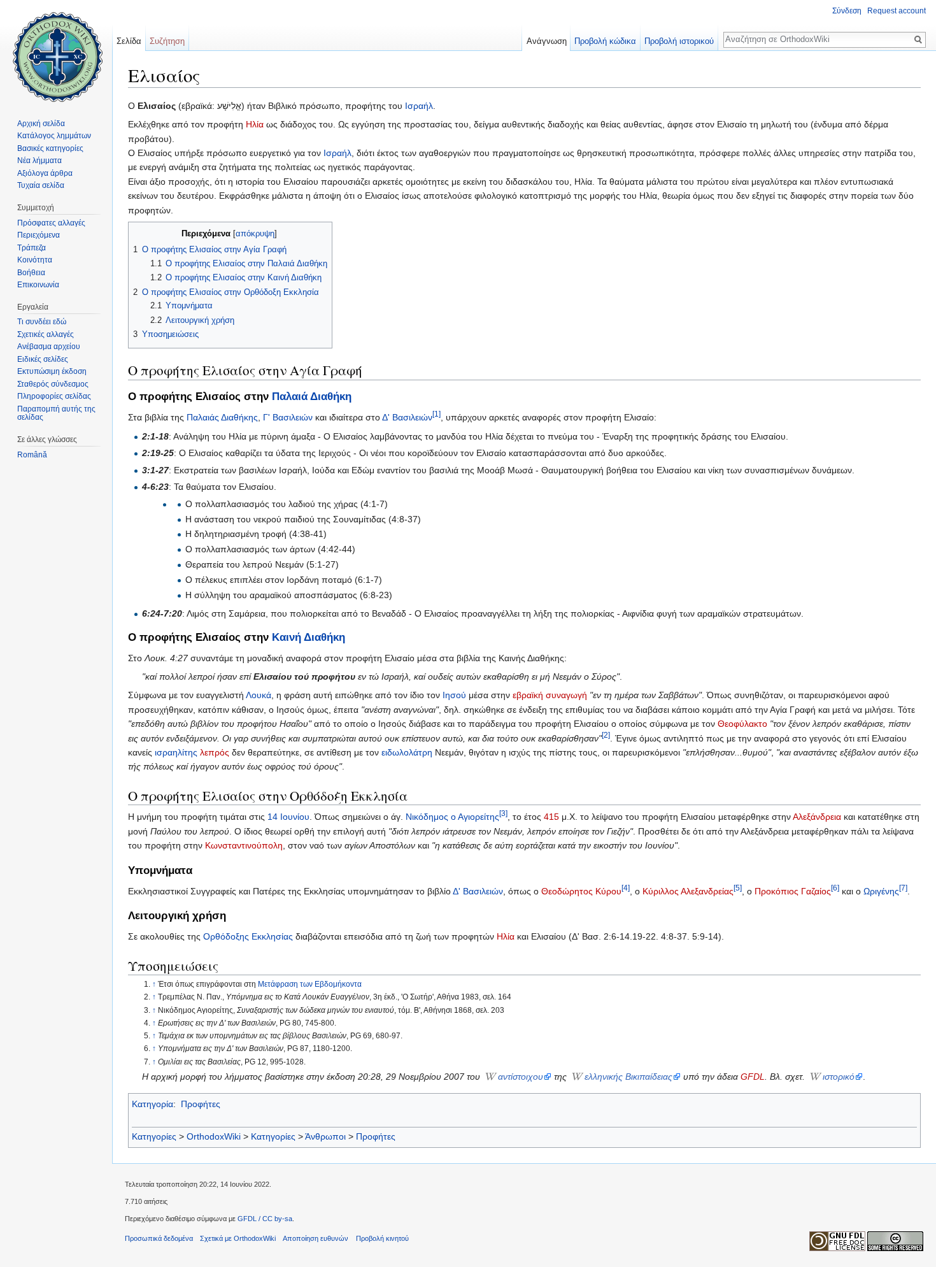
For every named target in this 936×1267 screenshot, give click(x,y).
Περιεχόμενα (38, 235)
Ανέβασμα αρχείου (48, 346)
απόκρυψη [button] (255, 233)
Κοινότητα (34, 259)
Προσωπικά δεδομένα (159, 1238)
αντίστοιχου (520, 1076)
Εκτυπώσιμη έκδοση (52, 371)
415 (551, 817)
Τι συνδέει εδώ (41, 321)
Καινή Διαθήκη (308, 637)
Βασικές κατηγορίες (50, 148)
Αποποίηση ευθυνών (315, 1238)
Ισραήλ (419, 106)
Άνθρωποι (325, 1136)
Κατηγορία (152, 1104)
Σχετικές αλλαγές (45, 334)
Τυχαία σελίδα (40, 185)
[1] (436, 414)
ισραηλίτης (176, 752)
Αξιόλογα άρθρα (45, 173)
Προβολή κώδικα (605, 41)
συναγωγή (566, 695)
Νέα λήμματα (39, 160)
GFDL (753, 1076)
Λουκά (258, 695)
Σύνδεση (847, 10)
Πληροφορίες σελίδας (54, 396)
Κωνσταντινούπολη (244, 845)
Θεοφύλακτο (742, 724)
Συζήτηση (167, 41)
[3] (503, 813)
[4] (625, 888)
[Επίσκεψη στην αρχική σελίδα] (56, 51)
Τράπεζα (31, 247)
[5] (738, 888)
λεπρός (214, 752)
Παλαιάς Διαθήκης (222, 417)
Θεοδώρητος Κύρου (581, 891)
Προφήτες (200, 1104)
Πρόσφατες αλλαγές (51, 222)
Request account (896, 10)
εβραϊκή (528, 695)
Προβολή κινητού (382, 1238)
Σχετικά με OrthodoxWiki (238, 1238)
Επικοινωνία (38, 284)
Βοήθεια (31, 272)
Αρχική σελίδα (41, 123)
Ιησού (454, 695)
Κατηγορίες (154, 1136)
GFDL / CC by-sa (265, 1218)
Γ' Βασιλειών (288, 417)
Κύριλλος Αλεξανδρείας (688, 891)
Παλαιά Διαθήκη (311, 396)
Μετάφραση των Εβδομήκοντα (310, 984)
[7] (903, 888)
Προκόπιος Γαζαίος (793, 891)
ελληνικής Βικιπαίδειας (628, 1076)
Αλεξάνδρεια (817, 817)
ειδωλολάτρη (408, 752)
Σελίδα (129, 41)
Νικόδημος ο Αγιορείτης (452, 817)
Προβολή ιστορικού (679, 41)
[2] (606, 735)
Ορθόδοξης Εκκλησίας (248, 936)
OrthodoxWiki (214, 1136)
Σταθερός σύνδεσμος (53, 384)
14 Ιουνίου (288, 817)
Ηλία (255, 124)
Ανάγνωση (547, 41)
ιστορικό (838, 1076)
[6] (835, 888)
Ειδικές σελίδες (42, 359)
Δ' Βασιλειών (407, 417)
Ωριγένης (881, 891)
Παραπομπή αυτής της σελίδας (56, 413)
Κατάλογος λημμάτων (54, 135)
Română (32, 454)
